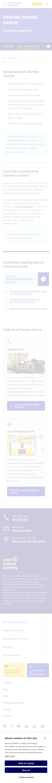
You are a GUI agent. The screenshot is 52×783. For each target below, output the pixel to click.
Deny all (26, 770)
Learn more (10, 756)
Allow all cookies (26, 763)
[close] (45, 738)
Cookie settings (26, 777)
